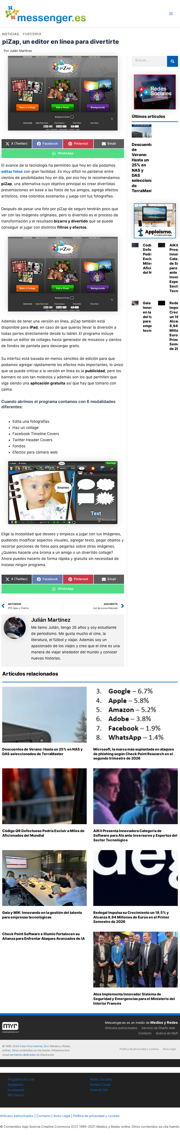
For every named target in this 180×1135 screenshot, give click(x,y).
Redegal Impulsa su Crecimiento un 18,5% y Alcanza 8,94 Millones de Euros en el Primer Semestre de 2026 (131, 917)
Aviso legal (169, 1049)
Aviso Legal (61, 1116)
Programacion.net (21, 1079)
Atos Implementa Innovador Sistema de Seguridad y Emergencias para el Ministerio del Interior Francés (134, 999)
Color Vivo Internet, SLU (34, 1046)
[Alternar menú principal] (171, 13)
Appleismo (15, 1085)
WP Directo (16, 1095)
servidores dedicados (23, 1054)
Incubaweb (16, 1090)
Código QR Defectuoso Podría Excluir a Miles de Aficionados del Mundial (43, 833)
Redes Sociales (101, 1079)
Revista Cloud (100, 1085)
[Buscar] (172, 61)
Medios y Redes (164, 1022)
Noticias (10, 34)
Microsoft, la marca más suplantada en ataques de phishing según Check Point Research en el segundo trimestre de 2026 (133, 754)
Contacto (144, 1033)
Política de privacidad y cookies (139, 1049)
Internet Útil (98, 1090)
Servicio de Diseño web (158, 1028)
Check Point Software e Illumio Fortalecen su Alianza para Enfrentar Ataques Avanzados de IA (43, 936)
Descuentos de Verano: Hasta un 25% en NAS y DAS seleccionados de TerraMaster (42, 751)
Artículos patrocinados (121, 1028)
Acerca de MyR (167, 1033)
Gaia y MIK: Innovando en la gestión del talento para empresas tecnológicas (42, 914)
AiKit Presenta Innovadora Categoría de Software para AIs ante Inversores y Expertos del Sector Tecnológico (135, 835)
